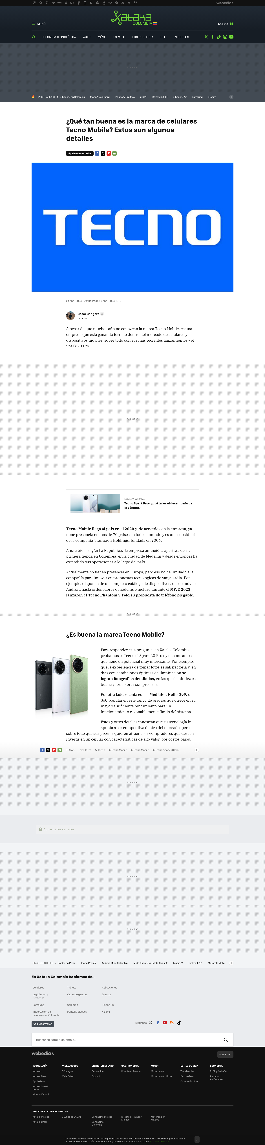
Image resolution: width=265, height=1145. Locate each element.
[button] (90, 314)
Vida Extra (68, 1076)
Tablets (71, 987)
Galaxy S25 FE (160, 97)
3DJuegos (67, 1071)
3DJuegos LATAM (71, 1116)
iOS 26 (143, 97)
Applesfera (39, 1081)
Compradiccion (189, 1081)
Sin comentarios (81, 153)
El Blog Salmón (218, 1071)
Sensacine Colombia (98, 1123)
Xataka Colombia (132, 18)
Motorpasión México (158, 1118)
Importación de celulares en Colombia (46, 1013)
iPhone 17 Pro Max (125, 97)
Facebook (212, 37)
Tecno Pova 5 (88, 963)
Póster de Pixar (67, 963)
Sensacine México (102, 1116)
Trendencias (187, 1071)
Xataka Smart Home (40, 1087)
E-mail (114, 153)
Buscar (226, 1040)
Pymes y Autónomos (216, 1077)
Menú (41, 24)
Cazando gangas (77, 994)
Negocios (182, 37)
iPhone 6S (108, 1005)
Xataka (37, 1071)
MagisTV (178, 963)
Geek (163, 37)
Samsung (197, 97)
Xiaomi (106, 1011)
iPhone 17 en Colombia (72, 97)
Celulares (85, 750)
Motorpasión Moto (161, 1076)
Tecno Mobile (119, 750)
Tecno (101, 750)
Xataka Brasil (40, 1121)
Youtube (231, 37)
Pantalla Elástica (77, 1011)
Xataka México (41, 1116)
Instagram (225, 37)
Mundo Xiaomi (41, 1094)
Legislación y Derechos (40, 996)
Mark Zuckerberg (100, 97)
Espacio (119, 37)
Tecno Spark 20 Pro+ (167, 750)
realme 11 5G (196, 963)
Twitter (206, 37)
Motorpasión (158, 1071)
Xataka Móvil (40, 1076)
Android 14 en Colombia (115, 963)
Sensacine (98, 1071)
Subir (222, 1054)
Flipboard (109, 153)
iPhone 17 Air (180, 97)
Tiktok (219, 37)
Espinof (96, 1076)
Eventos (106, 994)
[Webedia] (43, 1053)
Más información (159, 1141)
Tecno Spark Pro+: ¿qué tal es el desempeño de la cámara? (158, 505)
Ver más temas (43, 1024)
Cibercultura (142, 37)
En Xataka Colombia (134, 498)
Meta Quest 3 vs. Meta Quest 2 (150, 963)
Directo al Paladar (131, 1071)
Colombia (72, 1005)
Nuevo (223, 24)
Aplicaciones (109, 987)
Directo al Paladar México (131, 1118)
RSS (172, 1022)
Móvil (102, 37)
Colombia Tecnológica (59, 37)
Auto (86, 37)
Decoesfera (187, 1076)
